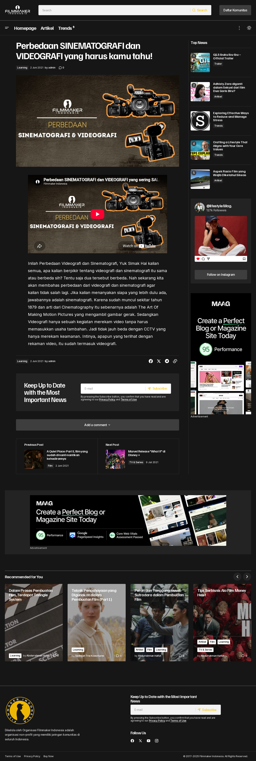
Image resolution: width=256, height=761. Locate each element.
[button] (7, 28)
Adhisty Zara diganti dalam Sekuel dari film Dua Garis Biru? (229, 87)
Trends (218, 125)
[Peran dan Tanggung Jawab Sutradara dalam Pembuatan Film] (159, 622)
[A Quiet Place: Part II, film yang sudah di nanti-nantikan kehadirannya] (57, 456)
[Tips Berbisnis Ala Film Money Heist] (222, 622)
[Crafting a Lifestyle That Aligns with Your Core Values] (200, 150)
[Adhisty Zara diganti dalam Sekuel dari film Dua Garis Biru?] (200, 91)
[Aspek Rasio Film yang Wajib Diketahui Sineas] (200, 179)
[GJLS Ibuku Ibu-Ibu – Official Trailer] (200, 62)
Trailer (218, 63)
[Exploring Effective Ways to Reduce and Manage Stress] (200, 120)
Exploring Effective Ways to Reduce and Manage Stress (231, 116)
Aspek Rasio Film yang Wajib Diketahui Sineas (229, 173)
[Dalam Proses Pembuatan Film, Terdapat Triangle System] (34, 622)
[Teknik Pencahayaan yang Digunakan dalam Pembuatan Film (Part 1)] (96, 622)
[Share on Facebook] (151, 361)
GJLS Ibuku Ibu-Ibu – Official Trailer (227, 56)
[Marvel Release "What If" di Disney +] (138, 456)
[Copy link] (175, 361)
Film (50, 465)
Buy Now (49, 756)
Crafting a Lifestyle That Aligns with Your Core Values (230, 145)
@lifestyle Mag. (219, 205)
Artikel (218, 96)
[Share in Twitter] (159, 361)
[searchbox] (114, 10)
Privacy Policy (107, 399)
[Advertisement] (221, 353)
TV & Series (136, 462)
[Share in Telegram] (167, 361)
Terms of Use (129, 399)
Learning (22, 67)
